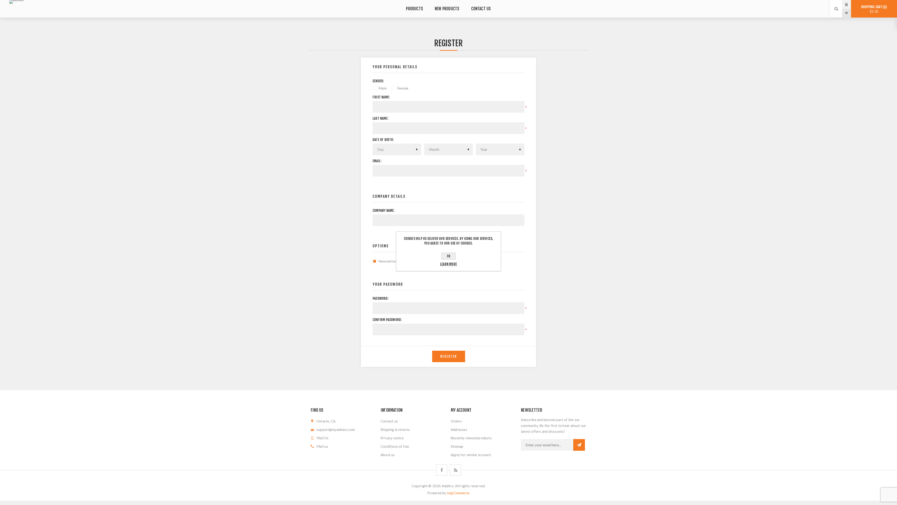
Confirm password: (387, 319)
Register (448, 356)
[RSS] (455, 470)
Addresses (459, 429)
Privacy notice (392, 438)
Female (402, 88)
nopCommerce (458, 493)
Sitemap (457, 446)
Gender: (378, 81)
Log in (850, 4)
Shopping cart (873, 9)
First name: (381, 97)
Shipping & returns (395, 429)
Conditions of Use (395, 446)
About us (388, 455)
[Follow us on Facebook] (441, 470)
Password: (381, 298)
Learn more (448, 264)
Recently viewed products (471, 438)
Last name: (380, 118)
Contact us (389, 421)
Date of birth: (383, 139)
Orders (456, 421)
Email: (377, 161)
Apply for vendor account (471, 455)
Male (382, 88)
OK (448, 256)
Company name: (384, 210)
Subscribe (579, 445)
